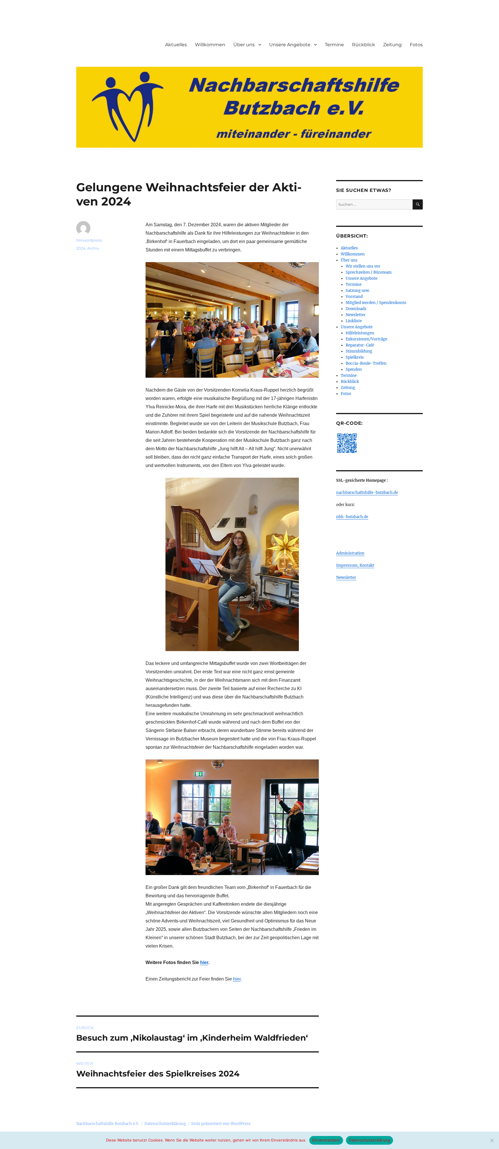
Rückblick (363, 44)
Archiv (93, 248)
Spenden (354, 369)
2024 (80, 248)
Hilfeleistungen (360, 333)
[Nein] (492, 1140)
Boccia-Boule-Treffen (366, 363)
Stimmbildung (359, 351)
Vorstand (354, 296)
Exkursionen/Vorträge (366, 339)
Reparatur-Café (360, 345)
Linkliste (354, 320)
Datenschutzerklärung (165, 1123)
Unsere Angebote (289, 44)
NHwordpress (89, 240)
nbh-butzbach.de (352, 516)
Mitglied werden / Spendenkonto (376, 302)
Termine (334, 44)
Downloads (356, 308)
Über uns (244, 44)
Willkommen (210, 44)
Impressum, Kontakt (355, 565)
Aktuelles (176, 44)
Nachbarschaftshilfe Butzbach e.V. (107, 1123)
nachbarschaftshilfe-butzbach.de (367, 492)
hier (204, 962)
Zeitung (392, 44)
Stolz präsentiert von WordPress (221, 1123)
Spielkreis (355, 357)
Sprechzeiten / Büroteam (369, 272)
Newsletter (356, 314)
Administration (350, 553)
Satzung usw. (358, 290)
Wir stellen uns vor (363, 266)
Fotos (416, 44)
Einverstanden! (326, 1140)
